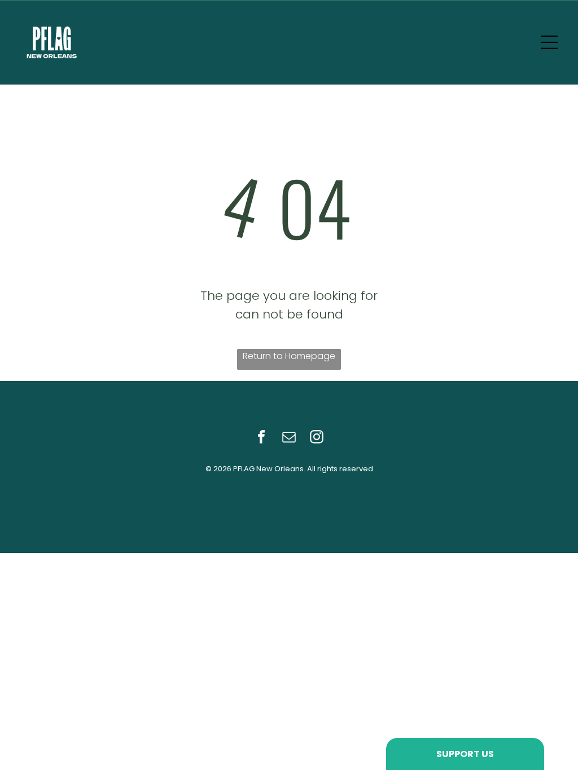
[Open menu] (549, 42)
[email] (289, 438)
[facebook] (261, 438)
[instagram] (316, 438)
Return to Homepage (289, 355)
